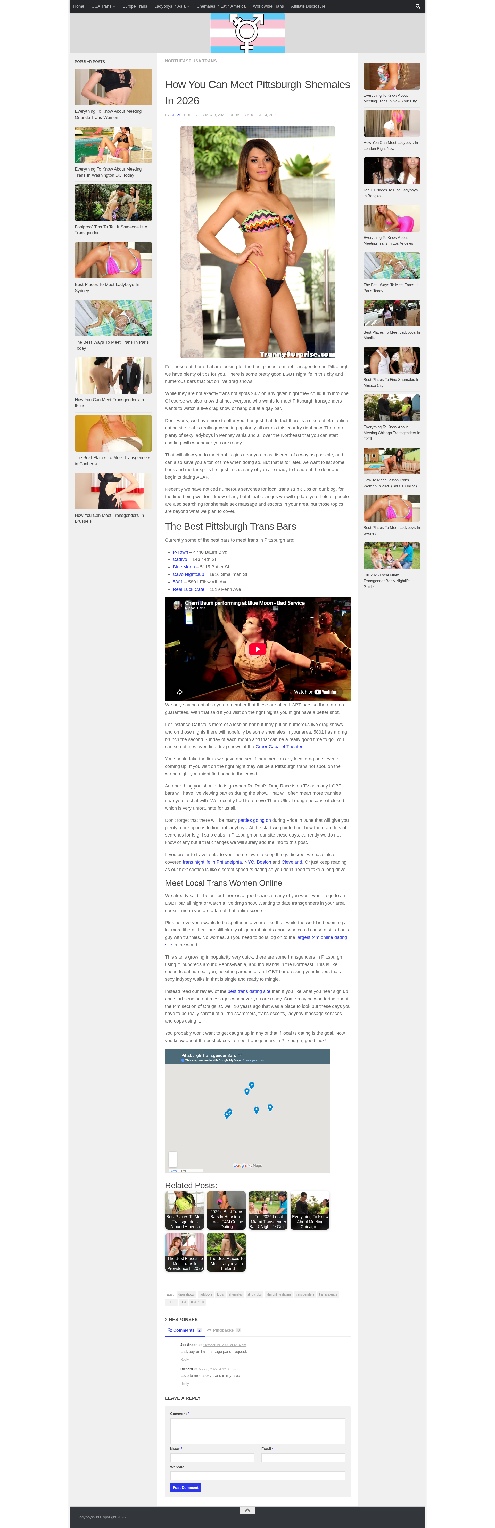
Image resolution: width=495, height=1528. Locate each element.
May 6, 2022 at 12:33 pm (217, 1369)
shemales (236, 1294)
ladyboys (206, 1294)
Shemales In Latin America (221, 6)
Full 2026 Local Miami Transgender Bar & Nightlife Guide (387, 581)
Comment (179, 1414)
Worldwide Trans (268, 6)
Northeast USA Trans (191, 61)
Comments (187, 1330)
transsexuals (328, 1294)
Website (177, 1467)
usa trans (197, 1302)
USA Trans (101, 6)
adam (175, 115)
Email (267, 1449)
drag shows (186, 1294)
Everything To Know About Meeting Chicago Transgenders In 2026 (392, 433)
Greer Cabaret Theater (278, 746)
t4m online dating (279, 1294)
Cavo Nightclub (188, 574)
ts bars (171, 1302)
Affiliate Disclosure (308, 6)
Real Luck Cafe (188, 589)
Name (176, 1449)
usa (183, 1302)
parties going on (254, 820)
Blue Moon (184, 566)
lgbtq (220, 1294)
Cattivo (180, 559)
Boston (264, 862)
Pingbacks (226, 1330)
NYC (249, 862)
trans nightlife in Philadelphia (212, 862)
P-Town (180, 552)
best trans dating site (249, 991)
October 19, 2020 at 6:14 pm (224, 1345)
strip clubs (255, 1294)
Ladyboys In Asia (170, 6)
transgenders (305, 1294)
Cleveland (292, 862)
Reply (184, 1359)
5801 (178, 581)
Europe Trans (134, 6)
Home (78, 6)
